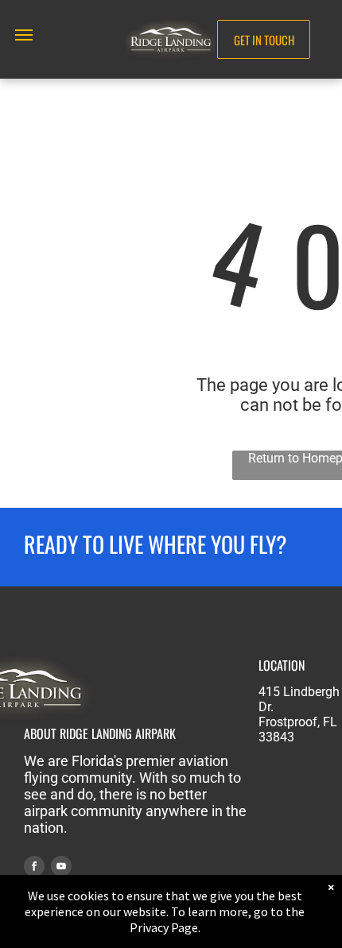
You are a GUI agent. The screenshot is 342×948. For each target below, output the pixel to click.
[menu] (24, 35)
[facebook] (34, 868)
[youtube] (61, 868)
